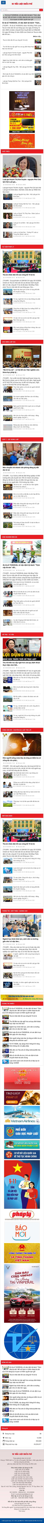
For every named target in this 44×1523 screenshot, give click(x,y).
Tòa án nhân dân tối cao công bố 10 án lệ (15, 40)
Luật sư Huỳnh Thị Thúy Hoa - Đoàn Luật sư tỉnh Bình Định (26, 214)
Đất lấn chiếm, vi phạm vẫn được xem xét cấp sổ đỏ (25, 697)
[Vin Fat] (22, 1293)
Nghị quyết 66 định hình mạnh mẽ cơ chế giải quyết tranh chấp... (26, 407)
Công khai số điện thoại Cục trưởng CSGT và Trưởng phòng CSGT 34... (26, 309)
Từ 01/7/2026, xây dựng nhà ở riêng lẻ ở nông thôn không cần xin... (26, 859)
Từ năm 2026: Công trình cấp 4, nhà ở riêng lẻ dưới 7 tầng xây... (26, 878)
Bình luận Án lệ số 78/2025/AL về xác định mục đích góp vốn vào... (26, 583)
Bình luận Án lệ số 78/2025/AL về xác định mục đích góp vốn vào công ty (18, 75)
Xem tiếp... (38, 36)
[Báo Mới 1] (22, 1231)
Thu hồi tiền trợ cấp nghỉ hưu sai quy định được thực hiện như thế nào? (18, 48)
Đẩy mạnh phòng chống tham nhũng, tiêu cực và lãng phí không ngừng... (26, 328)
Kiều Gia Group (38, 1520)
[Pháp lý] (22, 1215)
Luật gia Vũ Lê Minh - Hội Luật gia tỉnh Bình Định (26, 224)
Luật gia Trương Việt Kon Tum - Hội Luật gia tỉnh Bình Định (17, 82)
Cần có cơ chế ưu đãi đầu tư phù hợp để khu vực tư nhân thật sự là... (26, 495)
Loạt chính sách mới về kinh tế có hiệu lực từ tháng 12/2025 (26, 869)
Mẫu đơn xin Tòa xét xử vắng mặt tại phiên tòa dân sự (26, 678)
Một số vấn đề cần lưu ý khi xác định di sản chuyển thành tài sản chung (23, 1056)
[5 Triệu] (22, 122)
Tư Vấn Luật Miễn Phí (18, 1520)
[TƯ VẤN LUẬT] (22, 101)
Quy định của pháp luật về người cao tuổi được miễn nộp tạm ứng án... (25, 612)
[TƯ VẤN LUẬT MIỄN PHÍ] (22, 4)
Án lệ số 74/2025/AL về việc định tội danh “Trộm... (21, 23)
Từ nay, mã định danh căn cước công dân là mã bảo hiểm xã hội (26, 707)
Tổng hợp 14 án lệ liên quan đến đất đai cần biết (26, 802)
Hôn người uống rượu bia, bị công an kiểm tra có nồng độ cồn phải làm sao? (25, 1039)
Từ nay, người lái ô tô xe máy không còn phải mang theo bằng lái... (26, 300)
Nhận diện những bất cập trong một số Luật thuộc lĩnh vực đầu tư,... (26, 505)
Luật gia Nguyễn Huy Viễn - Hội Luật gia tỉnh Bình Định (17, 68)
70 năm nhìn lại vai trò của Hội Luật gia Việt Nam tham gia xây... (26, 319)
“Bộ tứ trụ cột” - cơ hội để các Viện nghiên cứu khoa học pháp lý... (25, 486)
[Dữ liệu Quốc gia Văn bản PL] (22, 1144)
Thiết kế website (28, 1520)
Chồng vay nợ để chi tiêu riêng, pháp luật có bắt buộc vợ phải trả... (26, 783)
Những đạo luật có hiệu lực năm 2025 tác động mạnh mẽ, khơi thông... (25, 426)
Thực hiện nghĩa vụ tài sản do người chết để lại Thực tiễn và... (26, 388)
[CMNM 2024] (22, 141)
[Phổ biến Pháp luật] (22, 1131)
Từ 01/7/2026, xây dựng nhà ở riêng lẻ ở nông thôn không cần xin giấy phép (24, 1045)
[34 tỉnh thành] (22, 1253)
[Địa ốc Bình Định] (22, 997)
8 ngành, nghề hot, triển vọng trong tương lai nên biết (26, 955)
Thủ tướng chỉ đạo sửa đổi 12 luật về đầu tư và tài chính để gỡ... (26, 523)
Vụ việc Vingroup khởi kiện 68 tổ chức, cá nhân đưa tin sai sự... (25, 621)
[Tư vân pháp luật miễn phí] (22, 1078)
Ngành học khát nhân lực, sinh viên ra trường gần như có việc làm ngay (17, 61)
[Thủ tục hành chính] (22, 1154)
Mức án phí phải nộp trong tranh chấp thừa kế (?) (26, 688)
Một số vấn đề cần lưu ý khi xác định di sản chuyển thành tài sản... (26, 593)
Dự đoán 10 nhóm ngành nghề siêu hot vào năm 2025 (26, 983)
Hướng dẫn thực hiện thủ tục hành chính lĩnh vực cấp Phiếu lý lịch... (26, 793)
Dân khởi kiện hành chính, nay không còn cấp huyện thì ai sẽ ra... (25, 774)
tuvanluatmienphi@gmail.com (24, 1494)
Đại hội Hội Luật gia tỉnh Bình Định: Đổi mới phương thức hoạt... (26, 974)
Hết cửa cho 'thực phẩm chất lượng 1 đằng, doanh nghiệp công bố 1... (26, 416)
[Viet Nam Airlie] (22, 1114)
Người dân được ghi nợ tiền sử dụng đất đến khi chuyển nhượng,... (26, 290)
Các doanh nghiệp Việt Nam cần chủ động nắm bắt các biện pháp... (25, 397)
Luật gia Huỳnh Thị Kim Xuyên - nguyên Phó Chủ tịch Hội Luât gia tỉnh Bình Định (17, 54)
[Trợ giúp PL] (22, 1097)
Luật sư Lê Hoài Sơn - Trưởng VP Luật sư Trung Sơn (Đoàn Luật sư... (25, 233)
